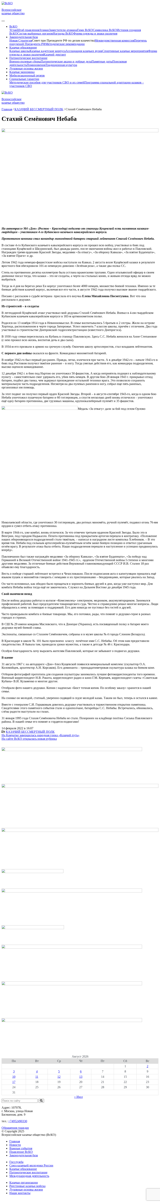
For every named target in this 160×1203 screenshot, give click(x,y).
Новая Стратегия (20, 40)
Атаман (44, 30)
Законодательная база (23, 1155)
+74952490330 (17, 1121)
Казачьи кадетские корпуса (48, 51)
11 (36, 1076)
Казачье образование (23, 1169)
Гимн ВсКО (85, 30)
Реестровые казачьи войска (27, 1186)
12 (58, 1076)
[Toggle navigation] (3, 21)
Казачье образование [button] (23, 47)
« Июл (78, 1097)
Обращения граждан (15, 1127)
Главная (14, 1141)
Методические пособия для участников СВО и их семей (46, 82)
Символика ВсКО (105, 30)
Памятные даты (102, 61)
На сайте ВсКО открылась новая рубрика (29, 738)
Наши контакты (19, 1193)
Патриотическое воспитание (28, 1172)
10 (13, 1076)
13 (80, 1076)
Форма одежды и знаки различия (95, 33)
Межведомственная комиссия (114, 40)
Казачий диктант (55, 54)
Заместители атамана (63, 30)
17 (13, 1082)
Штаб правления (28, 30)
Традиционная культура (61, 65)
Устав (13, 30)
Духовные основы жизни (26, 68)
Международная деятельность (29, 1176)
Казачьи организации (23, 1182)
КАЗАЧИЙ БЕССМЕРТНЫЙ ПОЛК (30, 731)
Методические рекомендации (65, 44)
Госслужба (16, 1162)
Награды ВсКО (63, 33)
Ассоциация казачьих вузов (84, 51)
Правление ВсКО (21, 1151)
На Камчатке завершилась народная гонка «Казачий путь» (40, 735)
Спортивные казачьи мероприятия (125, 51)
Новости (15, 1144)
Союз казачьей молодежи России (31, 1165)
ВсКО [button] (13, 26)
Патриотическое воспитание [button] (28, 58)
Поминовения (36, 65)
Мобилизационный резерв (27, 75)
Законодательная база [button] (23, 37)
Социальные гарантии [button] (24, 79)
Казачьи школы (19, 51)
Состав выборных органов (35, 33)
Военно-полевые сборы (25, 61)
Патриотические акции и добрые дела (66, 61)
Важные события (20, 1148)
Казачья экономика (22, 72)
